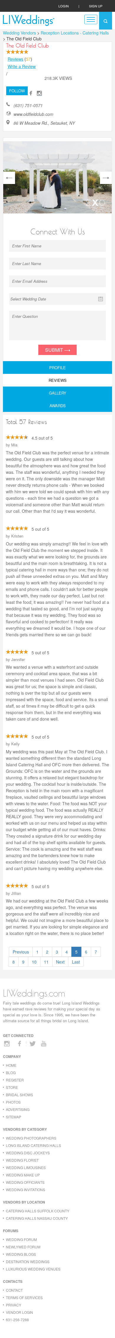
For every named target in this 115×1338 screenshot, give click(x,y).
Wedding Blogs (21, 1254)
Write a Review (22, 66)
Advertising (17, 1109)
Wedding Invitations (25, 1189)
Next (60, 962)
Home (11, 1065)
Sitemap (13, 1116)
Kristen (17, 536)
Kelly (15, 744)
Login (63, 6)
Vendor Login (19, 1312)
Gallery (57, 393)
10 (34, 962)
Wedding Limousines (26, 1167)
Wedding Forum (21, 1239)
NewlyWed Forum (23, 1246)
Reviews (15, 59)
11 (46, 962)
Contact (14, 1290)
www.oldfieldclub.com (33, 114)
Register (15, 1079)
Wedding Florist (22, 1160)
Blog (11, 1072)
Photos (13, 1101)
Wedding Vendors (19, 33)
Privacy (13, 1304)
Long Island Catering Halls (33, 1145)
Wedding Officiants (25, 1182)
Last (76, 962)
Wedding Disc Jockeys (28, 1152)
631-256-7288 (17, 1319)
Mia (14, 445)
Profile (57, 367)
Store (12, 1087)
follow (17, 90)
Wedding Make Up (23, 1174)
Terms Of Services (24, 1297)
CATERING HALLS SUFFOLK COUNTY (37, 1210)
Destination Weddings (28, 1261)
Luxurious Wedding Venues (33, 1268)
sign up (95, 6)
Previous (21, 952)
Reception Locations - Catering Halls (75, 33)
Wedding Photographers (31, 1137)
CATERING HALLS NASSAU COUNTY (37, 1218)
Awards (58, 405)
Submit (54, 349)
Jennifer (18, 659)
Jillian (16, 893)
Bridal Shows (19, 1094)
